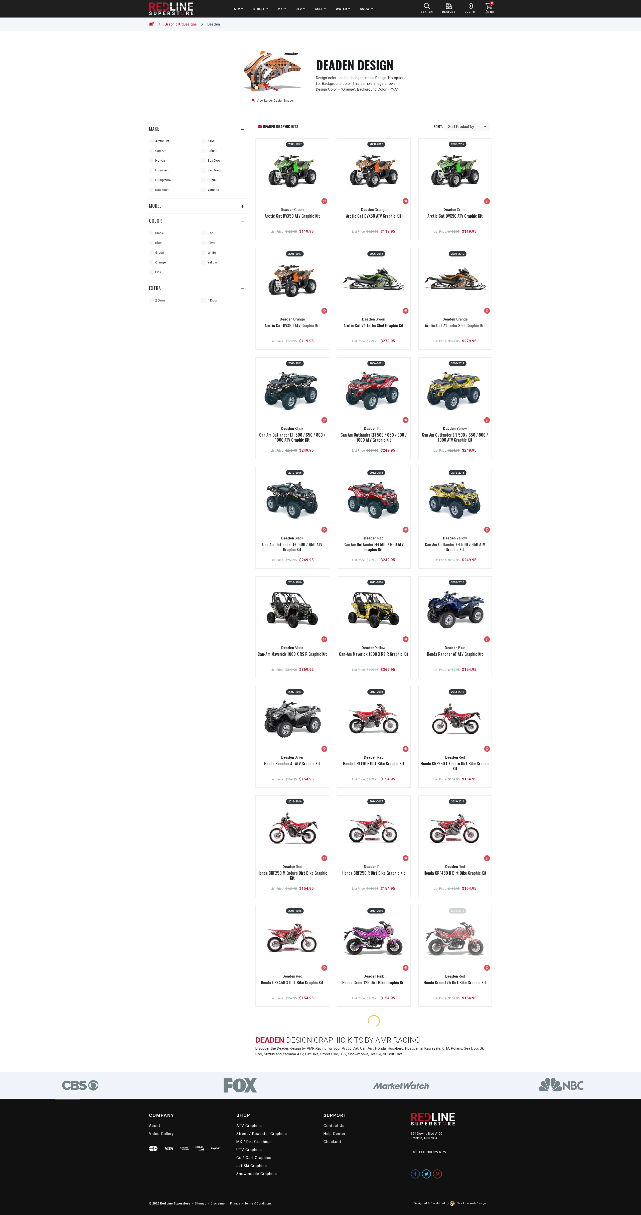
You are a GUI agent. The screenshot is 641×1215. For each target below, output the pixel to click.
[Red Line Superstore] (171, 9)
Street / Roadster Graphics (261, 1133)
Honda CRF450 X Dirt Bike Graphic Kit (292, 983)
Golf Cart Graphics (253, 1157)
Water (341, 9)
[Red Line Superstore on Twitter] (426, 1173)
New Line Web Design (471, 1203)
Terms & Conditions (258, 1203)
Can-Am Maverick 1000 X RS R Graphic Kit (292, 654)
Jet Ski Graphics (251, 1165)
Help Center (335, 1133)
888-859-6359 (436, 1152)
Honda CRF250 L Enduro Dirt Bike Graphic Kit (455, 766)
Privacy (235, 1203)
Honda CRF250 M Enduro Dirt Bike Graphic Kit (292, 875)
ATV (237, 9)
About (154, 1125)
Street (259, 9)
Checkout (332, 1141)
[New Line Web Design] (453, 1203)
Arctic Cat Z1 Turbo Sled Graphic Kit (374, 326)
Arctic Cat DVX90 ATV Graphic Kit (455, 216)
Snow (365, 9)
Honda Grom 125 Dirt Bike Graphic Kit (373, 983)
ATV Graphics (249, 1125)
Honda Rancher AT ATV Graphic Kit (455, 654)
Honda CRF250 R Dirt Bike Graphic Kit (373, 873)
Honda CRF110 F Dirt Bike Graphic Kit (373, 764)
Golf (319, 9)
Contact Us (334, 1125)
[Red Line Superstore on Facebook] (415, 1173)
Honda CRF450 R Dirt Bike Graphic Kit (455, 873)
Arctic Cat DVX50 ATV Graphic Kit (292, 216)
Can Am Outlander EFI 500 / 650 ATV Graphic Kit (292, 546)
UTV (298, 9)
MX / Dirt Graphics (253, 1141)
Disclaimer (218, 1203)
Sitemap (200, 1203)
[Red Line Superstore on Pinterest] (437, 1173)
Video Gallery (161, 1133)
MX (280, 9)
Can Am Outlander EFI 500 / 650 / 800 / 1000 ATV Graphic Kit (292, 437)
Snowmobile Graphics (256, 1173)
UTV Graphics (249, 1149)
